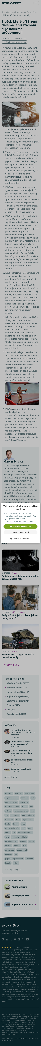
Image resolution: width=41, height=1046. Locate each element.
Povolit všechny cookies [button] (20, 526)
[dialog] (20, 523)
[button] (20, 538)
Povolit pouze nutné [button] (20, 532)
